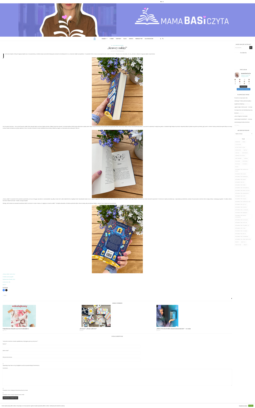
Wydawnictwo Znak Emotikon (243, 239)
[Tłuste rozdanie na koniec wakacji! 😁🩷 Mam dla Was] (235, 79)
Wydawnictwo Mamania (241, 212)
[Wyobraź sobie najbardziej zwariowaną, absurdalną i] (249, 79)
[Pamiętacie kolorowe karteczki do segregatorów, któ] (244, 79)
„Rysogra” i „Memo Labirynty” (88, 328)
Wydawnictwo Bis (239, 182)
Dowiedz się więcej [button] (243, 405)
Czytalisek (238, 144)
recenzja (237, 163)
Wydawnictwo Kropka (241, 207)
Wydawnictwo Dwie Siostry (242, 190)
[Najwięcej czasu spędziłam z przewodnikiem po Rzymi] (244, 81)
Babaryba (237, 141)
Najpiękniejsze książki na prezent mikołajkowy (16, 328)
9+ (111, 45)
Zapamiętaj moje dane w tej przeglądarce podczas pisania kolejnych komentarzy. (21, 365)
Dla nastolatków (118, 45)
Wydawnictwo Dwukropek (242, 193)
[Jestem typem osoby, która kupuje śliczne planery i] (249, 81)
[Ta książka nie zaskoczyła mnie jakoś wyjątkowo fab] (239, 81)
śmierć (237, 241)
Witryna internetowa (7, 357)
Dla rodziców (149, 38)
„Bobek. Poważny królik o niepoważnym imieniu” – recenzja (173, 328)
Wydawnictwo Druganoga (242, 187)
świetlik (5, 295)
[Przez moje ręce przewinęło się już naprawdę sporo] (239, 83)
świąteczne (238, 244)
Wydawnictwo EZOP (240, 196)
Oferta (131, 38)
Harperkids (245, 152)
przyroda (245, 161)
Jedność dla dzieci (240, 155)
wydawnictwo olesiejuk (241, 219)
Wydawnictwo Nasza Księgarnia (240, 216)
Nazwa (5, 344)
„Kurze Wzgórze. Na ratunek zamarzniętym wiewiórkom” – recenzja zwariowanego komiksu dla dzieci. (243, 119)
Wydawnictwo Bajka (240, 179)
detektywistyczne (240, 147)
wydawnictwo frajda (240, 198)
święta (245, 244)
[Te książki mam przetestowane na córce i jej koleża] (235, 81)
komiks (246, 158)
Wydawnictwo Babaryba (241, 176)
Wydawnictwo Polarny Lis (242, 225)
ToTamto (244, 163)
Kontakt (118, 38)
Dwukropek (238, 150)
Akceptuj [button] (251, 405)
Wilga (236, 166)
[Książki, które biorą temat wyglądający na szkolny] (235, 83)
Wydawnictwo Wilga (240, 233)
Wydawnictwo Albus (240, 173)
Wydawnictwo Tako (240, 228)
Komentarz (5, 368)
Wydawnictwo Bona (240, 184)
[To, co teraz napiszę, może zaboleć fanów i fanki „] (239, 79)
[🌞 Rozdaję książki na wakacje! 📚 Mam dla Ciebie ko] (244, 83)
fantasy (237, 152)
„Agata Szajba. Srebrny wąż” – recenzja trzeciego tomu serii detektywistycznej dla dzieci (243, 110)
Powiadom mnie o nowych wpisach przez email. (13, 394)
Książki (104, 38)
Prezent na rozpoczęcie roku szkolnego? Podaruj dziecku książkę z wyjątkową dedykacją (242, 101)
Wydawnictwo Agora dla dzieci (241, 170)
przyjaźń (237, 161)
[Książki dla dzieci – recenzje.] (95, 38)
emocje (245, 150)
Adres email (6, 350)
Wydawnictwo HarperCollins (242, 201)
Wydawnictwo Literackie (241, 209)
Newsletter (139, 38)
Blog (125, 38)
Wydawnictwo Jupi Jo (240, 204)
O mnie (112, 38)
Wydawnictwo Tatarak (241, 230)
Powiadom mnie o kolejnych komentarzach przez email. (15, 390)
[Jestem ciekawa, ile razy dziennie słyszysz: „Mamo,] (249, 83)
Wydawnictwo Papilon (241, 222)
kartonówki (238, 158)
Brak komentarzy (120, 51)
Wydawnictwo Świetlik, (8, 279)
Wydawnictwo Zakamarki (241, 236)
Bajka (244, 141)
